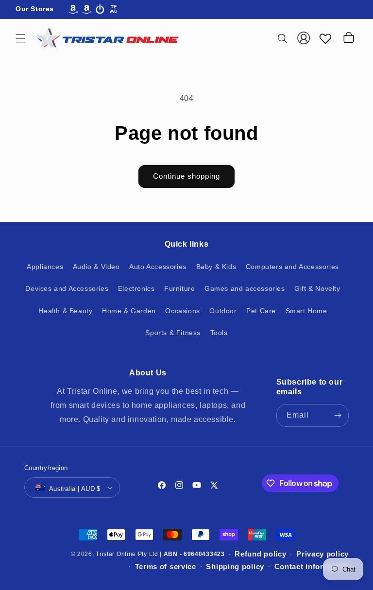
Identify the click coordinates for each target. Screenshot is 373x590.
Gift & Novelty (317, 288)
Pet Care (261, 311)
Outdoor (223, 311)
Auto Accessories (157, 266)
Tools (219, 333)
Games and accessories (244, 288)
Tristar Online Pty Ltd (127, 554)
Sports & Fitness (173, 333)
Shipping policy (235, 566)
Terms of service (165, 566)
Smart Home (306, 311)
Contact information (311, 566)
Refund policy (260, 554)
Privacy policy (322, 554)
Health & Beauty (65, 311)
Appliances (45, 266)
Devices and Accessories (66, 288)
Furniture (179, 288)
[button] (20, 38)
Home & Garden (129, 311)
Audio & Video (96, 266)
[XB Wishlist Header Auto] (325, 38)
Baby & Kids (216, 266)
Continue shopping (186, 176)
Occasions (182, 311)
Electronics (136, 288)
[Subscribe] (337, 415)
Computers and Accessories (292, 266)
